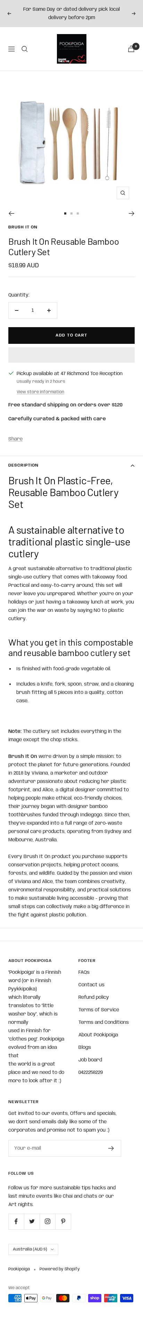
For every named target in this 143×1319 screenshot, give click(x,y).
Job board (90, 1060)
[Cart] (131, 49)
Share (15, 439)
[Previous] (11, 213)
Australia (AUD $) (30, 1249)
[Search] (25, 49)
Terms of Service (98, 1010)
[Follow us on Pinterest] (63, 1221)
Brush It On (22, 227)
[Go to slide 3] (78, 213)
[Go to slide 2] (71, 213)
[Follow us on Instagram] (47, 1221)
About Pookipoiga (98, 1035)
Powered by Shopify (60, 1269)
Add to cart (71, 335)
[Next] (132, 213)
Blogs (84, 1047)
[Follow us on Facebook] (16, 1221)
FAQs (84, 972)
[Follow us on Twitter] (32, 1221)
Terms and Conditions (103, 1022)
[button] (71, 355)
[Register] (111, 1148)
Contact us (91, 984)
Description (23, 465)
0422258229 (90, 1072)
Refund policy (93, 997)
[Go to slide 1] (65, 213)
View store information (40, 392)
